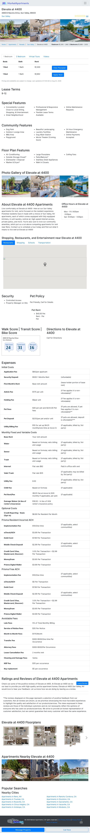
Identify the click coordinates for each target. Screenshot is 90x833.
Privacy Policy (76, 820)
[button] (45, 265)
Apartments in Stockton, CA (58, 799)
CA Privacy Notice (64, 820)
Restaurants (8, 243)
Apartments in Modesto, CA (58, 807)
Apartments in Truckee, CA (13, 799)
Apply (58, 75)
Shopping (21, 243)
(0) (87, 16)
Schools (31, 243)
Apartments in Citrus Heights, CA (15, 804)
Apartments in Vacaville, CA (58, 804)
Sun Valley (6, 16)
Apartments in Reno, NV (12, 796)
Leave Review (82, 683)
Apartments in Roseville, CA (13, 802)
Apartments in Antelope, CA (13, 807)
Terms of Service (51, 822)
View (59, 68)
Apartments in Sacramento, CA (59, 802)
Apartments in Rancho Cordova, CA (61, 796)
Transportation (44, 243)
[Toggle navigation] (85, 3)
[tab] (8, 56)
